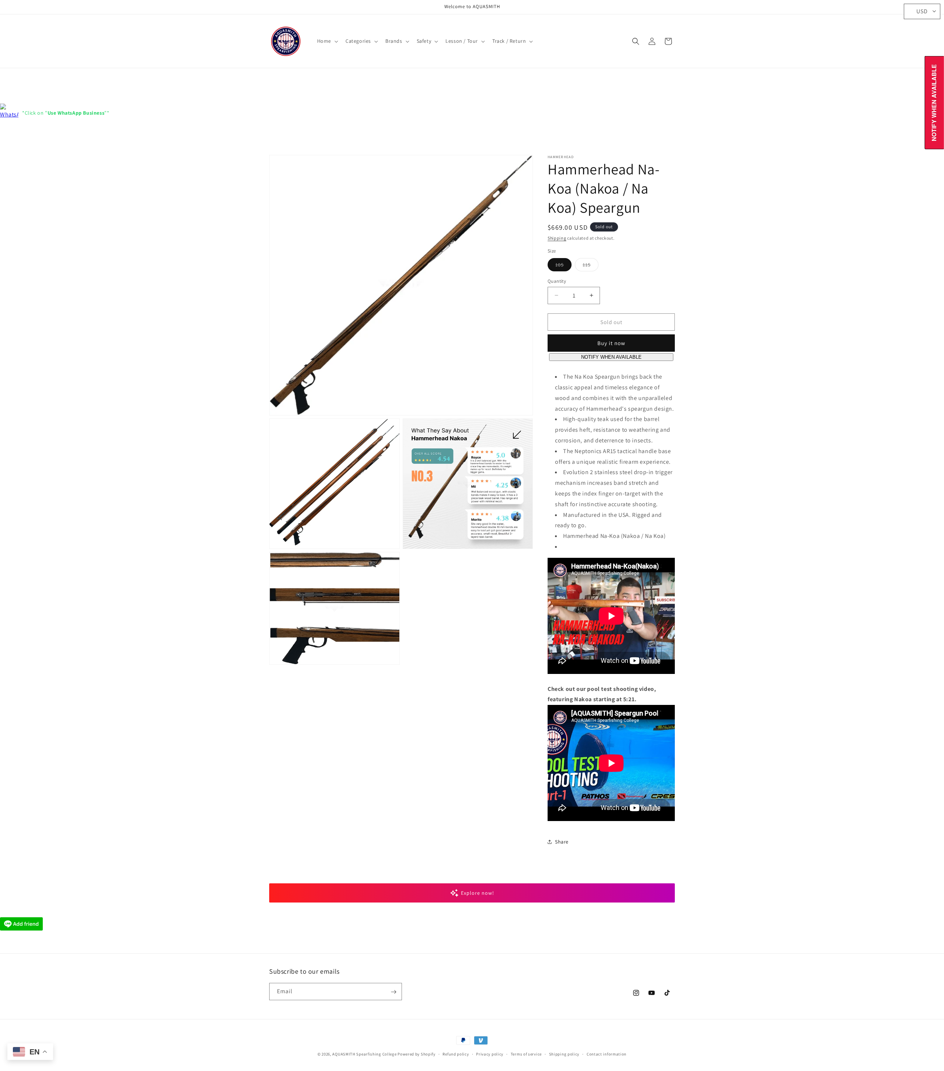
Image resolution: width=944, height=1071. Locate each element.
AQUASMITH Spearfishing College (364, 1054)
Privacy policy (489, 1053)
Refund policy (455, 1053)
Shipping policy (564, 1053)
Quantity (557, 281)
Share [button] (562, 841)
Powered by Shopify (416, 1054)
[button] (327, 41)
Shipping (557, 238)
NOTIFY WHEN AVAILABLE (611, 357)
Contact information (607, 1053)
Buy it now (611, 343)
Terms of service (526, 1053)
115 (590, 266)
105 (563, 266)
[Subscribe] (393, 992)
